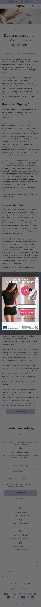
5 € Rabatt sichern (27, 313)
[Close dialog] (37, 278)
